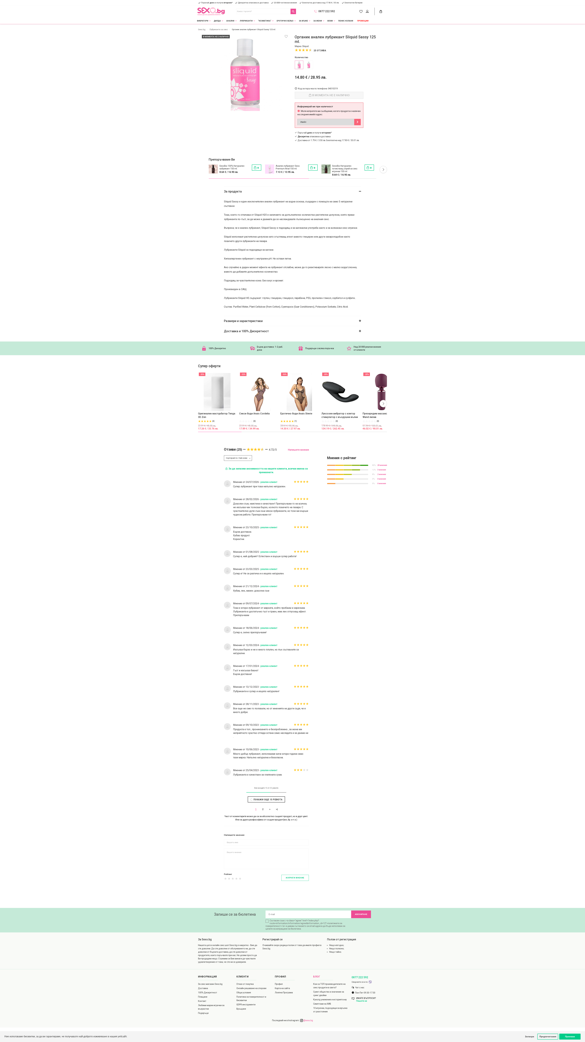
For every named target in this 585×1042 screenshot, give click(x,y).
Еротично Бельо (285, 21)
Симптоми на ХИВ (322, 1004)
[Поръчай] (256, 168)
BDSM (330, 21)
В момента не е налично (331, 95)
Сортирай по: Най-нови (236, 458)
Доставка (203, 988)
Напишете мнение (298, 449)
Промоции (363, 21)
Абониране (361, 914)
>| (277, 809)
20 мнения (382, 465)
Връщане (241, 1009)
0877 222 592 (326, 11)
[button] (383, 169)
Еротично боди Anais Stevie (296, 413)
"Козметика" (264, 21)
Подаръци (203, 1013)
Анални (230, 21)
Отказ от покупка (245, 984)
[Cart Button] (380, 11)
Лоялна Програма (284, 992)
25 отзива (320, 50)
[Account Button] (368, 11)
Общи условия (243, 992)
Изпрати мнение (295, 878)
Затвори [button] (529, 1036)
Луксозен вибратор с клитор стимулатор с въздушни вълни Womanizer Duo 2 (339, 415)
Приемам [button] (570, 1036)
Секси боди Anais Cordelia (254, 413)
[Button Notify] (357, 122)
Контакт (202, 1001)
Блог (316, 976)
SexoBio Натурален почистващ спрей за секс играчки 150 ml (344, 169)
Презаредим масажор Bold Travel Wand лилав (382, 415)
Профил (279, 984)
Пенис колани (345, 21)
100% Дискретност (207, 992)
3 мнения (381, 470)
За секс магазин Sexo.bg (210, 984)
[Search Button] (293, 11)
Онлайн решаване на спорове (251, 988)
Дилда (217, 21)
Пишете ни (361, 1001)
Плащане (202, 997)
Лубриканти (246, 21)
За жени (317, 21)
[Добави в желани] (286, 36)
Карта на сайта (282, 988)
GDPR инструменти (245, 1004)
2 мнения (381, 474)
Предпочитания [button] (547, 1036)
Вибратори (202, 21)
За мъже (303, 21)
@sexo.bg (308, 1020)
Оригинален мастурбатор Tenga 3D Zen (216, 415)
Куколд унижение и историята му (330, 999)
